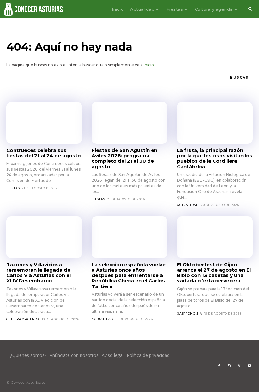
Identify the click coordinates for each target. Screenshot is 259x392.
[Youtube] (249, 365)
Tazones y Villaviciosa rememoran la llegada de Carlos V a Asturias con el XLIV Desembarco (38, 273)
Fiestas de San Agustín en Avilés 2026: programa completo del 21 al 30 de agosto (124, 158)
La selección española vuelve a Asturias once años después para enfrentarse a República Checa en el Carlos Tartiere (129, 275)
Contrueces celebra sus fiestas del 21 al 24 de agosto (43, 153)
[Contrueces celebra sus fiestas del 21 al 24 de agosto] (44, 123)
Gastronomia (189, 313)
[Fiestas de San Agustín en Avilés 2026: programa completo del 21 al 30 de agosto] (129, 123)
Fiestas (13, 188)
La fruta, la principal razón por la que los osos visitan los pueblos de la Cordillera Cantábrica (214, 158)
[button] (250, 9)
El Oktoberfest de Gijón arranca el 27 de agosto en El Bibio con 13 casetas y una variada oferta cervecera (214, 273)
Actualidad (188, 205)
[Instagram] (229, 365)
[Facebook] (218, 365)
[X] (239, 365)
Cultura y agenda (23, 319)
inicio (149, 65)
